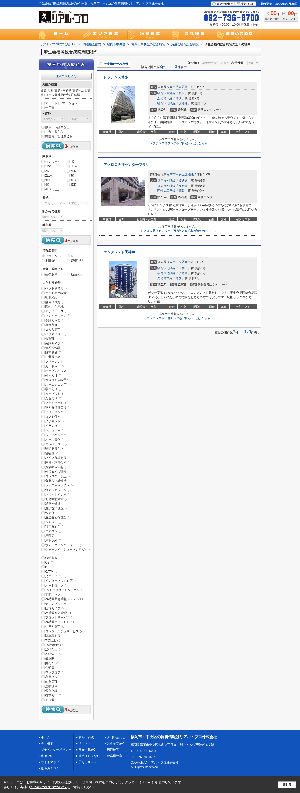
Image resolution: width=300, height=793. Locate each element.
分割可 (51, 338)
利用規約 (47, 756)
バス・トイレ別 (58, 494)
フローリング (56, 412)
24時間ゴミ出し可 (59, 622)
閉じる (287, 784)
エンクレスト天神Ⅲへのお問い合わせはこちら (178, 318)
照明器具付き (56, 448)
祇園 (182, 93)
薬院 (182, 190)
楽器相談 (53, 297)
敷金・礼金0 (87, 749)
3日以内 (50, 260)
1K (72, 161)
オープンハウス (58, 371)
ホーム (45, 737)
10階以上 (53, 649)
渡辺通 (183, 103)
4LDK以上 (52, 189)
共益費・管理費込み (59, 136)
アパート (51, 103)
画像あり (51, 274)
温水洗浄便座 (56, 508)
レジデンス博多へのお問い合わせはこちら (178, 143)
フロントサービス (59, 617)
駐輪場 (51, 453)
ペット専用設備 (58, 293)
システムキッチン (59, 485)
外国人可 (53, 375)
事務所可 (53, 325)
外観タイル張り (58, 471)
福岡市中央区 (175, 174)
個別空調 (53, 690)
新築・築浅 (86, 737)
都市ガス (53, 695)
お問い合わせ (116, 737)
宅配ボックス (56, 594)
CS (49, 562)
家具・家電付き (58, 462)
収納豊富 (53, 558)
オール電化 (54, 439)
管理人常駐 (54, 348)
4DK (73, 184)
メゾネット (54, 421)
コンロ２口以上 (58, 476)
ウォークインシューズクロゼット (66, 551)
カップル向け (56, 393)
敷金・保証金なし (57, 127)
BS (49, 567)
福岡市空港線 (166, 93)
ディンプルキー (58, 603)
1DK (48, 166)
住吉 (188, 87)
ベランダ (53, 425)
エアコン (53, 531)
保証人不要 (54, 320)
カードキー (54, 366)
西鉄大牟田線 (166, 190)
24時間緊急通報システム (64, 599)
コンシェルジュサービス (64, 631)
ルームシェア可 (58, 384)
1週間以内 (77, 260)
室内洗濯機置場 (58, 407)
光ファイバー (56, 576)
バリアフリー (56, 334)
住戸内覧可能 (56, 626)
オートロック (56, 585)
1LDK (74, 166)
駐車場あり (54, 635)
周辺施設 (113, 749)
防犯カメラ (54, 608)
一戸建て (51, 107)
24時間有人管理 (58, 613)
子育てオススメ (89, 762)
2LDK (49, 175)
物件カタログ (50, 768)
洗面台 (51, 513)
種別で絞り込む (66, 76)
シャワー (53, 522)
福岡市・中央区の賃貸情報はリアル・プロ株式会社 (174, 737)
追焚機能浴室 (56, 499)
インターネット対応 (61, 581)
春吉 (188, 262)
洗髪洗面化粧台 (58, 517)
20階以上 (53, 654)
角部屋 (51, 668)
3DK (48, 180)
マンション (69, 103)
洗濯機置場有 (56, 467)
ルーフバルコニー (59, 435)
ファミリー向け (58, 403)
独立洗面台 (54, 526)
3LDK (74, 180)
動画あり (77, 274)
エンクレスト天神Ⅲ (119, 252)
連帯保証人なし (89, 756)
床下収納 (53, 540)
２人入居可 (54, 329)
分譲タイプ (54, 343)
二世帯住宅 (54, 357)
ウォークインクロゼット (64, 545)
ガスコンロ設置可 (59, 380)
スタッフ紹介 (116, 743)
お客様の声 (114, 756)
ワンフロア (54, 672)
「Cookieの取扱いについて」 (48, 787)
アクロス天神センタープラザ (126, 165)
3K (72, 175)
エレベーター (56, 444)
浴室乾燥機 (54, 503)
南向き (51, 663)
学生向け (53, 389)
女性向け (53, 398)
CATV (51, 571)
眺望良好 (53, 352)
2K (47, 171)
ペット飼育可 (56, 288)
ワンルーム (52, 161)
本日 (74, 256)
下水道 (51, 700)
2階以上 (52, 640)
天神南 (183, 186)
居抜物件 (53, 686)
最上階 (51, 658)
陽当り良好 (54, 302)
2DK (73, 171)
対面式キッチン (58, 490)
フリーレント (56, 361)
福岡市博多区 (175, 87)
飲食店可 (53, 681)
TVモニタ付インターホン (64, 590)
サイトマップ (50, 762)
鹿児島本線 (164, 98)
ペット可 (85, 743)
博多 (179, 98)
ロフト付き (54, 416)
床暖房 (51, 535)
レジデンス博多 (116, 77)
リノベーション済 (59, 316)
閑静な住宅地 (56, 306)
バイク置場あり (58, 458)
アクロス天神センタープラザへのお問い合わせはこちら (178, 230)
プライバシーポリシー (56, 749)
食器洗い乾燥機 (58, 480)
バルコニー (54, 430)
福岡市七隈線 (166, 103)
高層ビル (53, 677)
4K (47, 184)
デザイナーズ (56, 311)
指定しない (53, 256)
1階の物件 (54, 645)
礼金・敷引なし (56, 132)
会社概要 (47, 743)
